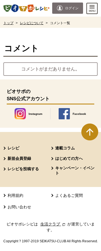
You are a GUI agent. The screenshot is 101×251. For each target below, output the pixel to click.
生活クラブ (53, 224)
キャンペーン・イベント (75, 170)
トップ (8, 23)
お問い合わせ (19, 207)
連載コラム (65, 148)
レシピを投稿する (23, 168)
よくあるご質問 (69, 195)
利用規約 (15, 195)
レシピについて (31, 23)
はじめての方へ (69, 158)
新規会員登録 (19, 158)
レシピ (13, 148)
